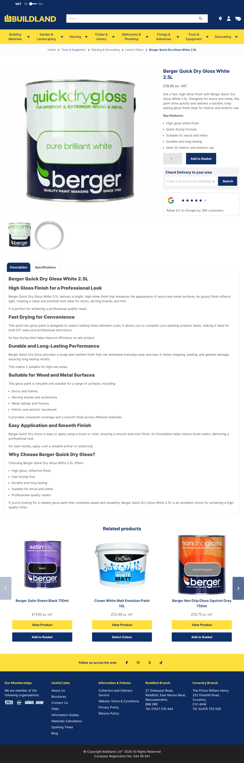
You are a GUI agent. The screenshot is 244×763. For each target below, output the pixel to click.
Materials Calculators (66, 721)
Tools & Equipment (194, 36)
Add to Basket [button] (42, 637)
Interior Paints (134, 50)
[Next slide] (238, 588)
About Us (58, 690)
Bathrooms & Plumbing (131, 36)
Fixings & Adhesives (163, 36)
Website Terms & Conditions (119, 701)
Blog (54, 733)
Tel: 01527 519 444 (159, 709)
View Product (42, 625)
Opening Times (62, 727)
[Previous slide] (5, 588)
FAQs (55, 709)
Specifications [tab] (45, 267)
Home (52, 50)
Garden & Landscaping (46, 36)
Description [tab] (18, 267)
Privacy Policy (109, 707)
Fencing (75, 37)
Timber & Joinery (101, 36)
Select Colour (122, 637)
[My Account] (228, 18)
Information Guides (65, 715)
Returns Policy (109, 713)
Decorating (223, 37)
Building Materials (15, 36)
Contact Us (59, 703)
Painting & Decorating (106, 50)
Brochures (58, 696)
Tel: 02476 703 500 (207, 709)
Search (228, 181)
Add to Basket (201, 159)
